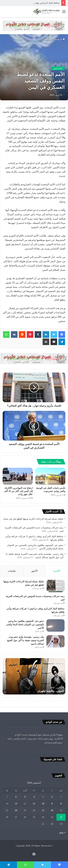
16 (52, 810)
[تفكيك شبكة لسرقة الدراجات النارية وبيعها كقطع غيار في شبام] (55, 586)
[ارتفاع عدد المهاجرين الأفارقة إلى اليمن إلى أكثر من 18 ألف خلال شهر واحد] (18, 476)
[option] (34, 676)
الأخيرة (56, 570)
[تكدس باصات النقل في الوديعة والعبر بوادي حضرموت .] (50, 476)
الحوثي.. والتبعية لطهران (50, 691)
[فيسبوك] (61, 334)
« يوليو (62, 832)
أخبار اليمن (48, 39)
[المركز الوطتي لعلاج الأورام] (34, 25)
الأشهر (34, 570)
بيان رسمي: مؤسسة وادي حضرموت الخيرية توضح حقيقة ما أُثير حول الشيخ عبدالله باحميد (25, 640)
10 (43, 803)
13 (16, 803)
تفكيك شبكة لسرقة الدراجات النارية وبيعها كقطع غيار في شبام (33, 519)
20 (16, 810)
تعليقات (12, 570)
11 (34, 803)
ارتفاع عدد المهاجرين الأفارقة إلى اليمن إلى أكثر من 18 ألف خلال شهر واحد (18, 491)
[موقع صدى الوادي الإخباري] (46, 11)
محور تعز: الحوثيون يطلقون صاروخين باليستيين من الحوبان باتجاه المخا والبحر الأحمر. (25, 624)
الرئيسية (58, 39)
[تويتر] (54, 334)
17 (43, 810)
